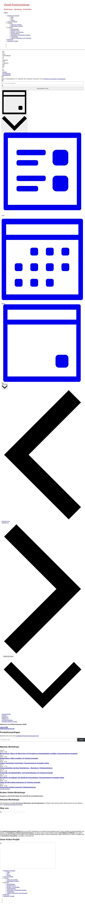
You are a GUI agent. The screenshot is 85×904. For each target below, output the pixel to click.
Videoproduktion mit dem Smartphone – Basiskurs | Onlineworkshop (26, 768)
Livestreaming (14, 36)
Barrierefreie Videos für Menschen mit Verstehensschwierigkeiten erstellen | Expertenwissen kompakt (38, 753)
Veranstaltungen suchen (42, 88)
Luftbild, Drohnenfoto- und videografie (21, 38)
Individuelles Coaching (17, 26)
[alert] (3, 63)
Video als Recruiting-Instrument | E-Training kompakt (20, 782)
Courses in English (12, 21)
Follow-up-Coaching (16, 24)
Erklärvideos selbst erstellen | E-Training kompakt (19, 758)
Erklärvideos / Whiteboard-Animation (20, 35)
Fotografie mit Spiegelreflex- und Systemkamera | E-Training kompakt (26, 773)
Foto (12, 18)
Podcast (13, 20)
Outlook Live (5, 718)
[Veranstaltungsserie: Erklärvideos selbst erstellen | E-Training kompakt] (7, 756)
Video (12, 17)
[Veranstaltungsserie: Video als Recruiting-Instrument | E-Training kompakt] (7, 780)
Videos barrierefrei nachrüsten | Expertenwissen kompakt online (24, 763)
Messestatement (15, 29)
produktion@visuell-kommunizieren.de (27, 736)
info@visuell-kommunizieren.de (13, 804)
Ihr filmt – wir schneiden (17, 32)
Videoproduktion (15, 33)
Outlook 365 (5, 717)
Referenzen (10, 39)
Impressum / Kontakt (12, 41)
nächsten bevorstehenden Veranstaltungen (6, 73)
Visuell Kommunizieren (16, 4)
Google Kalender (6, 714)
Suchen (81, 739)
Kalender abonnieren (8, 656)
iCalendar (4, 715)
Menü (6, 12)
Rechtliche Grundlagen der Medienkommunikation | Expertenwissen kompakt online (32, 777)
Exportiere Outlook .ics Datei (9, 721)
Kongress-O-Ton (15, 30)
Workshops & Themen (13, 15)
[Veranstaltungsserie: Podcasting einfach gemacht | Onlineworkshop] (8, 785)
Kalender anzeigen (5, 789)
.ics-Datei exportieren (7, 720)
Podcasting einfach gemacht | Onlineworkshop (18, 787)
